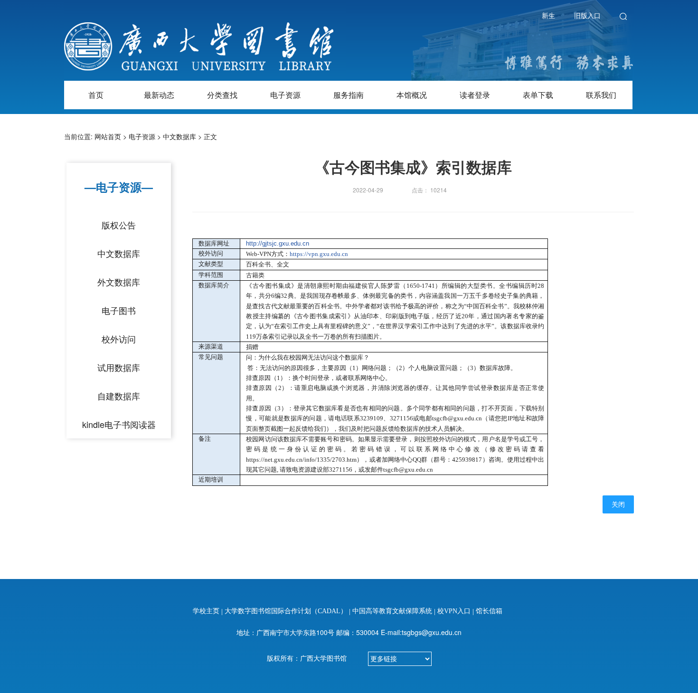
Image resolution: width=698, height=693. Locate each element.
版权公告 (119, 224)
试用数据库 (118, 367)
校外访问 (119, 338)
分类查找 (222, 94)
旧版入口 (587, 15)
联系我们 (601, 94)
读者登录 (475, 94)
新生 (548, 15)
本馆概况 (411, 94)
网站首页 (107, 136)
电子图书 (119, 310)
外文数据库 (118, 281)
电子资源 (285, 94)
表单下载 (538, 94)
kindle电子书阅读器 (119, 424)
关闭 (618, 504)
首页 (96, 94)
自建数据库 (118, 395)
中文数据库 (179, 136)
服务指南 (348, 94)
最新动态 (159, 94)
